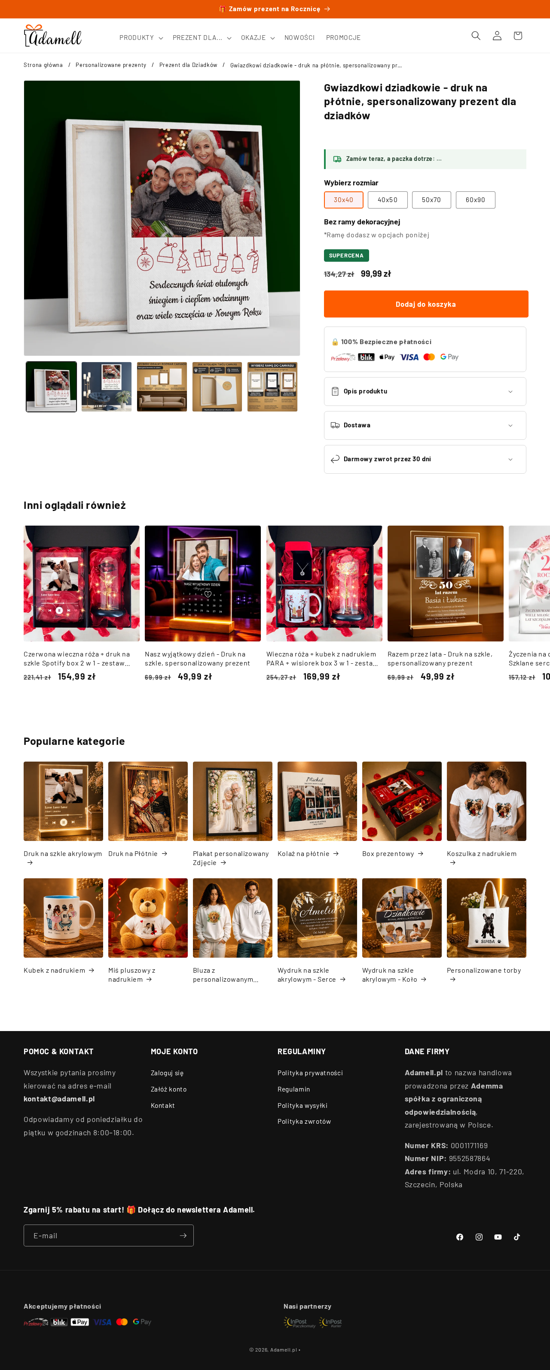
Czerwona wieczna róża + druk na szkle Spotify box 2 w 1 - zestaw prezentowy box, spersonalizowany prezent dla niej (80, 659)
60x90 (476, 199)
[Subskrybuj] (183, 1236)
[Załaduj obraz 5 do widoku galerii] (272, 387)
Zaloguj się (167, 1073)
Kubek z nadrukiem (54, 970)
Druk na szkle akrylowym (63, 853)
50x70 (432, 199)
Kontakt (163, 1105)
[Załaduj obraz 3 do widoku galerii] (162, 387)
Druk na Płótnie (133, 853)
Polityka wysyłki (303, 1105)
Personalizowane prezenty (111, 64)
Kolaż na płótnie (304, 853)
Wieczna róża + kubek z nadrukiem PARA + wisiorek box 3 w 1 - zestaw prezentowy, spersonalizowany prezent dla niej (322, 659)
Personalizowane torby (484, 970)
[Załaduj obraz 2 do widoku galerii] (106, 387)
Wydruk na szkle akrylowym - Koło (390, 974)
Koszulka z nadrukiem (482, 853)
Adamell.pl (283, 1349)
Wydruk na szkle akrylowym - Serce (307, 974)
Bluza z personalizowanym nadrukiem (223, 975)
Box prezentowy (388, 853)
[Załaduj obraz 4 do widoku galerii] (217, 387)
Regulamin (294, 1089)
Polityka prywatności (310, 1073)
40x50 (388, 199)
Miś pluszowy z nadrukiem (131, 974)
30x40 (344, 199)
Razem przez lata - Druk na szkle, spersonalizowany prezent (440, 658)
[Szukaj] (476, 35)
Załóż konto (169, 1089)
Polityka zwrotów (304, 1121)
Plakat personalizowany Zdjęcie (231, 857)
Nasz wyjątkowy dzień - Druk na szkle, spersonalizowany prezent (198, 658)
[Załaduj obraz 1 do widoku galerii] (51, 387)
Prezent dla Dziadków (188, 64)
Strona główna (43, 64)
